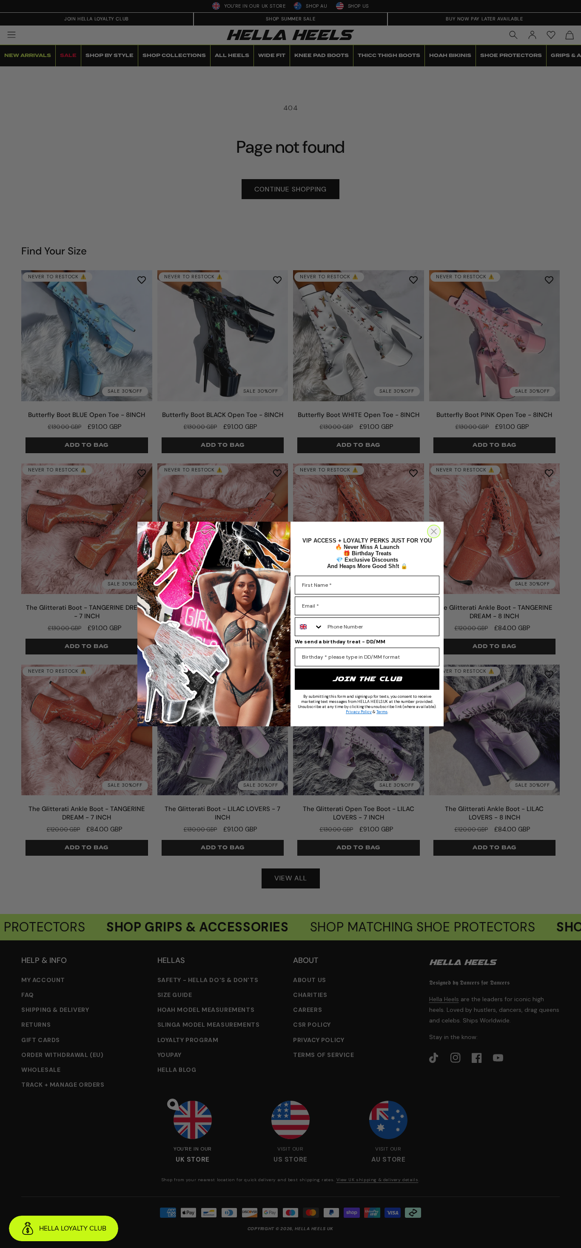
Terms (381, 711)
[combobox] (309, 627)
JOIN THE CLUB (367, 679)
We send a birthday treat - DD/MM (340, 641)
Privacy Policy (359, 711)
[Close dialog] (433, 531)
